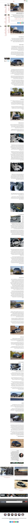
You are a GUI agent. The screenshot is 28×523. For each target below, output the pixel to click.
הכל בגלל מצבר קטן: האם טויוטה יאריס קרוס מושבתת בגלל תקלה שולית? (9, 19)
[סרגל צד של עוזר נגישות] (1, 26)
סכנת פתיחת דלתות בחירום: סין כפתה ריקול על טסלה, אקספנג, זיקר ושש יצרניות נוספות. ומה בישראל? (6, 31)
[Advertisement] (7, 47)
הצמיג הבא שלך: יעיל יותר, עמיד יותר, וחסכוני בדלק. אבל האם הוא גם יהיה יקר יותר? (5, 10)
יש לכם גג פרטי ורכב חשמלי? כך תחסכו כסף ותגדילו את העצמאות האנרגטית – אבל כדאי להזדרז (5, 20)
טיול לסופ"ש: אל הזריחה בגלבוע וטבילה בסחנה (9, 8)
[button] (13, 1)
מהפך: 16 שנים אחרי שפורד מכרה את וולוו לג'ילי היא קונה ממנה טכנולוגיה (9, 30)
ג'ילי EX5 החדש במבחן (20, 13)
